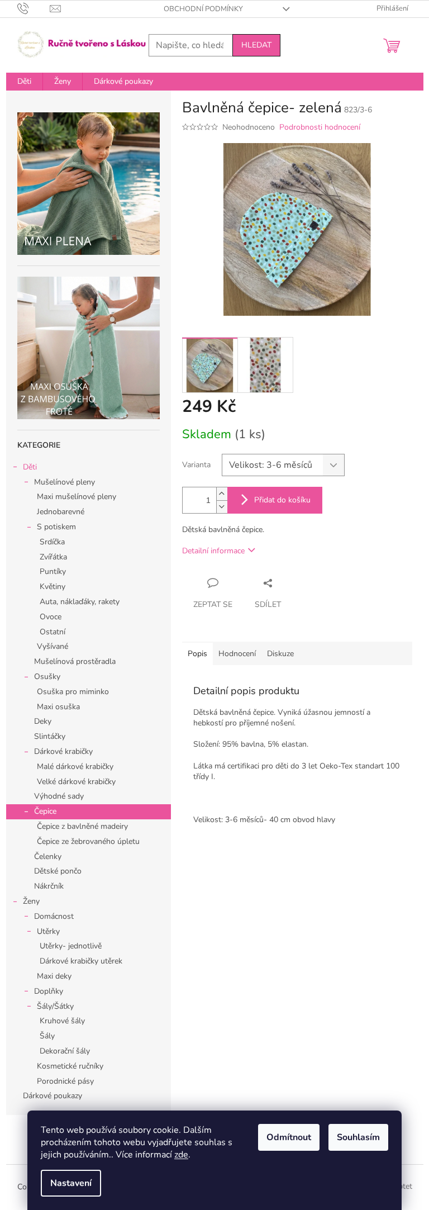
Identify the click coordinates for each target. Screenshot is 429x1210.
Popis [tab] (197, 653)
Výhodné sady (59, 796)
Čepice (45, 811)
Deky (42, 721)
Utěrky (48, 931)
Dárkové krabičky (63, 751)
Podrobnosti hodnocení (319, 127)
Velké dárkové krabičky (76, 781)
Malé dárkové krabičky (75, 766)
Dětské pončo (58, 871)
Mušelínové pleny (64, 482)
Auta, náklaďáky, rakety (80, 601)
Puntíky (53, 571)
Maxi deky (54, 976)
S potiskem (56, 526)
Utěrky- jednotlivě (71, 946)
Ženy (31, 901)
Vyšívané (52, 646)
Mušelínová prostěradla (75, 661)
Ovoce (50, 616)
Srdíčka (52, 542)
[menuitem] (24, 82)
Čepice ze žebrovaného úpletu (88, 841)
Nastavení (71, 1183)
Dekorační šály (65, 1051)
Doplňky (48, 991)
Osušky (47, 676)
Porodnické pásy (65, 1081)
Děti (30, 467)
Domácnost (54, 916)
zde (181, 1155)
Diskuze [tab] (280, 653)
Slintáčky (49, 736)
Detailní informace (213, 550)
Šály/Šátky (55, 1006)
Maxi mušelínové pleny (76, 496)
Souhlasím (358, 1137)
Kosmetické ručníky (70, 1066)
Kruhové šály (62, 1021)
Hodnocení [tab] (237, 653)
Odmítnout (288, 1137)
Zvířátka (53, 557)
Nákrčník (49, 886)
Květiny (52, 586)
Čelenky (47, 856)
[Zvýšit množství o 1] (221, 493)
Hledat (256, 45)
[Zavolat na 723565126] (33, 8)
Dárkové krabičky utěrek (81, 961)
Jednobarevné (60, 511)
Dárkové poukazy (52, 1095)
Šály (47, 1036)
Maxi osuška (58, 706)
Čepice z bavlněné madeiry (82, 826)
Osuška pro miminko (73, 691)
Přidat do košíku (282, 500)
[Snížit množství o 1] (221, 506)
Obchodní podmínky (203, 9)
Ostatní (52, 632)
